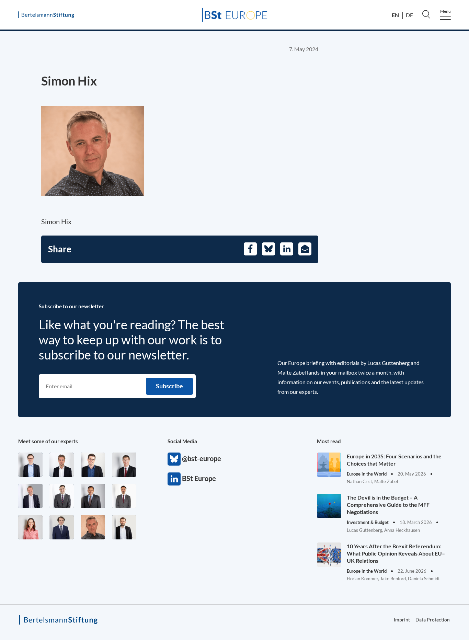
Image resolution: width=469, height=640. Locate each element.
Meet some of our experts (48, 441)
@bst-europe (174, 459)
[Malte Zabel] (30, 496)
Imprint (402, 619)
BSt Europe (174, 478)
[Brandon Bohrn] (61, 496)
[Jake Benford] (124, 527)
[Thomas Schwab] (93, 465)
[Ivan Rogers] (93, 527)
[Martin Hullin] (124, 496)
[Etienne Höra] (61, 527)
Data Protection (432, 619)
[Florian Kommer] (30, 465)
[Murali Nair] (93, 496)
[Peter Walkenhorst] (124, 465)
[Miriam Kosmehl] (30, 527)
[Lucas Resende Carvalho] (61, 465)
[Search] (426, 14)
